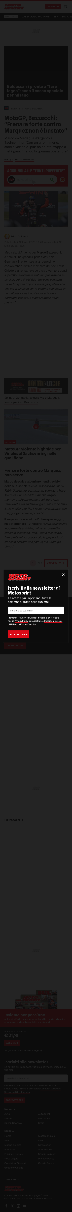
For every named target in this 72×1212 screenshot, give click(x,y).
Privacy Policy (21, 621)
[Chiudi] (63, 574)
